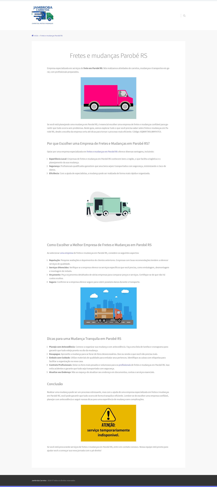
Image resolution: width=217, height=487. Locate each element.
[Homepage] (42, 16)
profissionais (125, 364)
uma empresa (66, 252)
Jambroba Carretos (39, 480)
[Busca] (182, 12)
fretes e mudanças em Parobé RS (102, 151)
